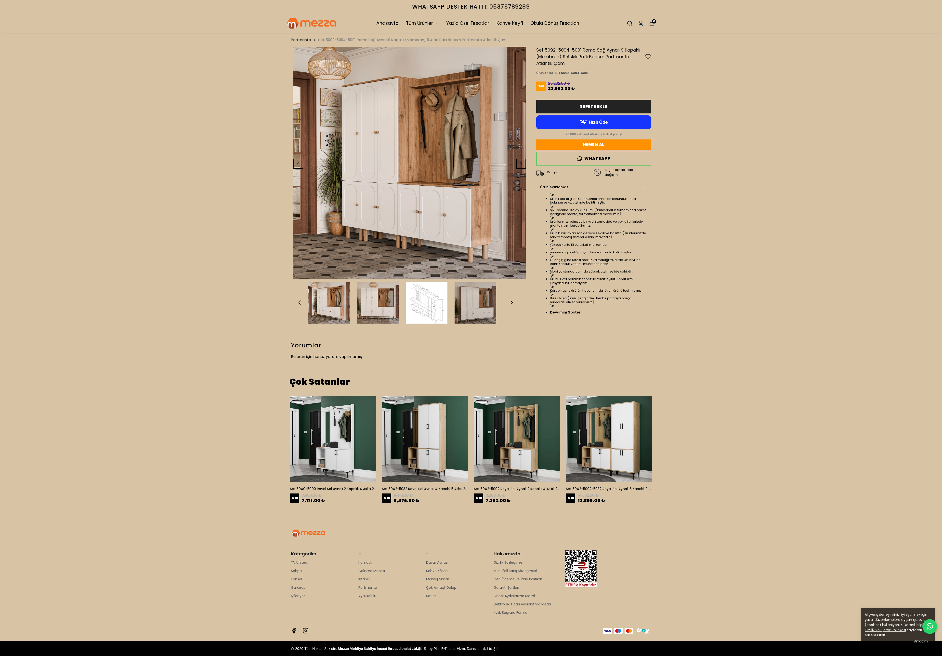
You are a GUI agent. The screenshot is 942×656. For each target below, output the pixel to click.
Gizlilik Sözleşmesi (508, 562)
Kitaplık (364, 579)
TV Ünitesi (299, 562)
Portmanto (301, 39)
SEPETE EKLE (593, 106)
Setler (431, 595)
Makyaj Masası (438, 579)
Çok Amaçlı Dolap (441, 587)
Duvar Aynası (437, 562)
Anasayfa (387, 23)
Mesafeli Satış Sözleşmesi (515, 570)
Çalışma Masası (371, 570)
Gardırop (298, 587)
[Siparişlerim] (641, 23)
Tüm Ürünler (419, 23)
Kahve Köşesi (437, 570)
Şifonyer (298, 595)
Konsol (296, 579)
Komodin (366, 562)
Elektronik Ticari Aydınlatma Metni (522, 604)
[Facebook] (294, 631)
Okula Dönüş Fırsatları (554, 23)
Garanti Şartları (506, 587)
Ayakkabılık (367, 595)
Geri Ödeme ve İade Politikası (518, 579)
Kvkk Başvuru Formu (510, 612)
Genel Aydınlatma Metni (514, 595)
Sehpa (296, 570)
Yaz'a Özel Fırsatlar (467, 23)
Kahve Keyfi (510, 23)
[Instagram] (306, 631)
